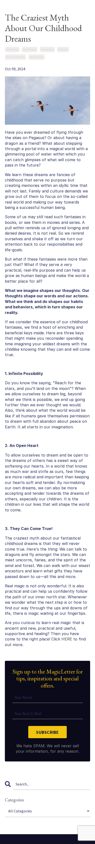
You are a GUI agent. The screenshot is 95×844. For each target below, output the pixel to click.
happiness (47, 49)
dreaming (12, 49)
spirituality (36, 57)
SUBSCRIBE (47, 732)
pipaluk (62, 49)
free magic (29, 49)
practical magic (15, 57)
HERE (66, 639)
